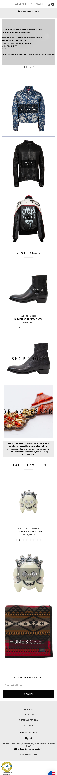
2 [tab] (19, 327)
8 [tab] (40, 327)
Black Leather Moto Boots (28, 319)
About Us (28, 709)
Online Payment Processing (7, 773)
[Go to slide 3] (30, 67)
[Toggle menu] (4, 4)
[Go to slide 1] (24, 67)
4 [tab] (26, 327)
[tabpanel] (28, 294)
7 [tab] (37, 327)
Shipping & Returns (28, 720)
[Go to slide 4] (33, 67)
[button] (28, 109)
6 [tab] (33, 327)
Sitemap (28, 726)
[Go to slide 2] (27, 67)
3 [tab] (23, 327)
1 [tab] (16, 327)
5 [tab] (30, 327)
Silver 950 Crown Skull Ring (28, 531)
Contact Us (28, 715)
